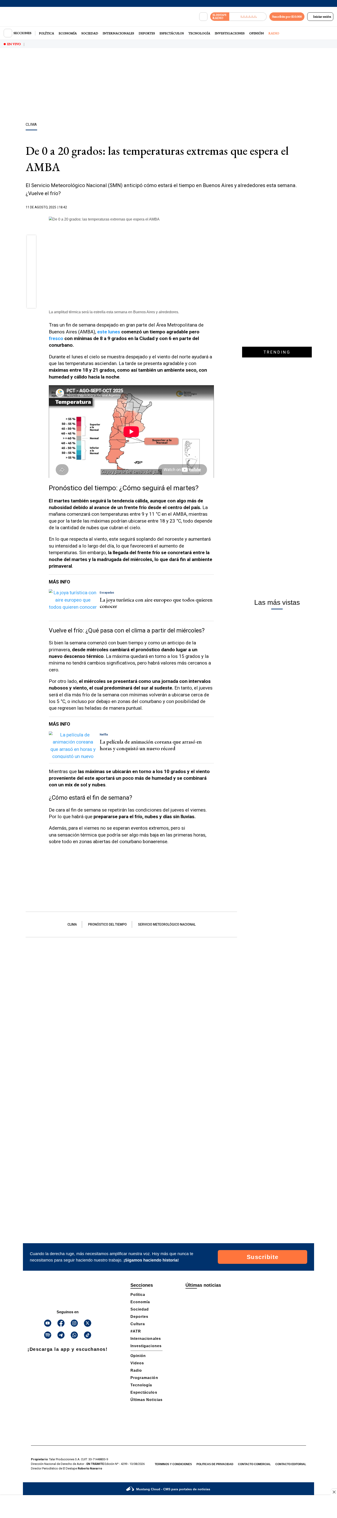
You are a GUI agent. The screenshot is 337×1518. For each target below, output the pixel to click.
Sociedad (89, 33)
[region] (168, 85)
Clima (72, 924)
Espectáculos (172, 33)
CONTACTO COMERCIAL (254, 1464)
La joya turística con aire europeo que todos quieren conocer (156, 603)
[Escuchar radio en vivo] (248, 16)
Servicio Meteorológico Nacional (167, 924)
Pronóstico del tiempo (107, 924)
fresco (56, 338)
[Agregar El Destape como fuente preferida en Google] (212, 207)
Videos (137, 1363)
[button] (31, 241)
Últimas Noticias (146, 1400)
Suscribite (263, 1257)
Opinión (256, 33)
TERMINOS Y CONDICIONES (173, 1464)
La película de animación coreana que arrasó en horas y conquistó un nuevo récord (151, 745)
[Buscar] (203, 17)
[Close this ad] (334, 1492)
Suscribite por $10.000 (287, 16)
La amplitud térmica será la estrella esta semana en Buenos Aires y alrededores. (114, 312)
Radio (273, 33)
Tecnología (199, 33)
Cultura (137, 1324)
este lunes (108, 332)
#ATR (135, 1331)
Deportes (147, 33)
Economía (68, 33)
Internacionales (118, 33)
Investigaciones (230, 33)
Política (46, 33)
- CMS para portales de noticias (173, 1489)
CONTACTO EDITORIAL (290, 1464)
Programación (144, 1378)
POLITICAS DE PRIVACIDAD (214, 1464)
